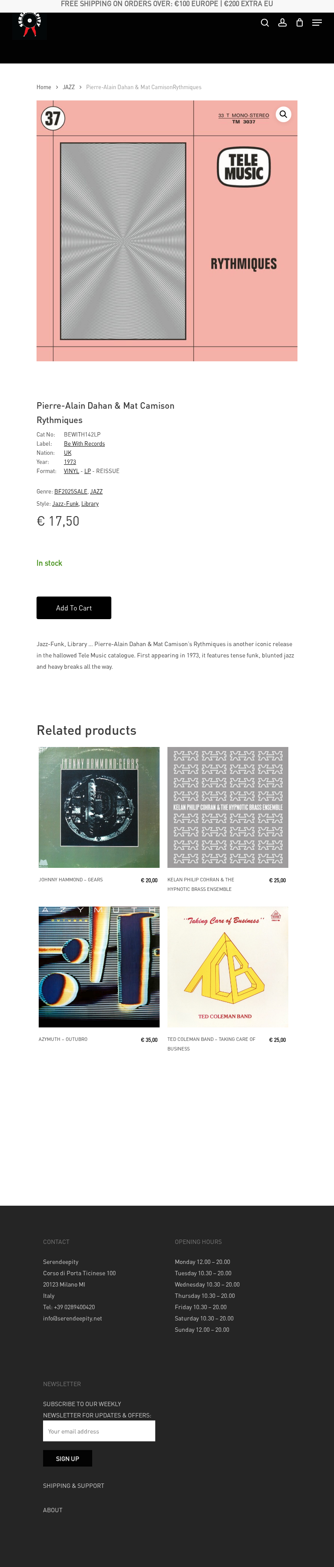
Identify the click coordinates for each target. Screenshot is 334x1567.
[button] (283, 114)
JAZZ (69, 86)
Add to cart (74, 607)
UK (67, 452)
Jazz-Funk (65, 503)
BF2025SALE (70, 491)
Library (90, 503)
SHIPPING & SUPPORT (73, 1485)
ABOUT (53, 1510)
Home (44, 86)
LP (87, 470)
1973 (70, 461)
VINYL (71, 470)
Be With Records (84, 443)
